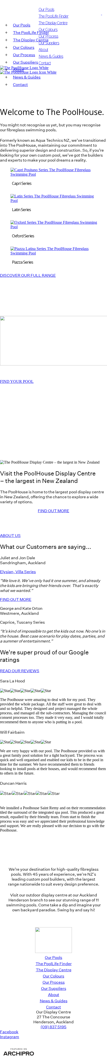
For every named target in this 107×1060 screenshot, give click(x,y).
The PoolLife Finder (54, 963)
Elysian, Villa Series (18, 571)
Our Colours (48, 29)
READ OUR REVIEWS (19, 670)
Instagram (9, 1036)
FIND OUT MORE (53, 510)
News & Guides (51, 56)
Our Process (48, 36)
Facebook (9, 1031)
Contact (45, 63)
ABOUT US (10, 535)
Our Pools (53, 957)
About (43, 49)
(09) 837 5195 (53, 1026)
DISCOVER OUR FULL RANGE (28, 275)
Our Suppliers (49, 43)
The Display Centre (53, 23)
